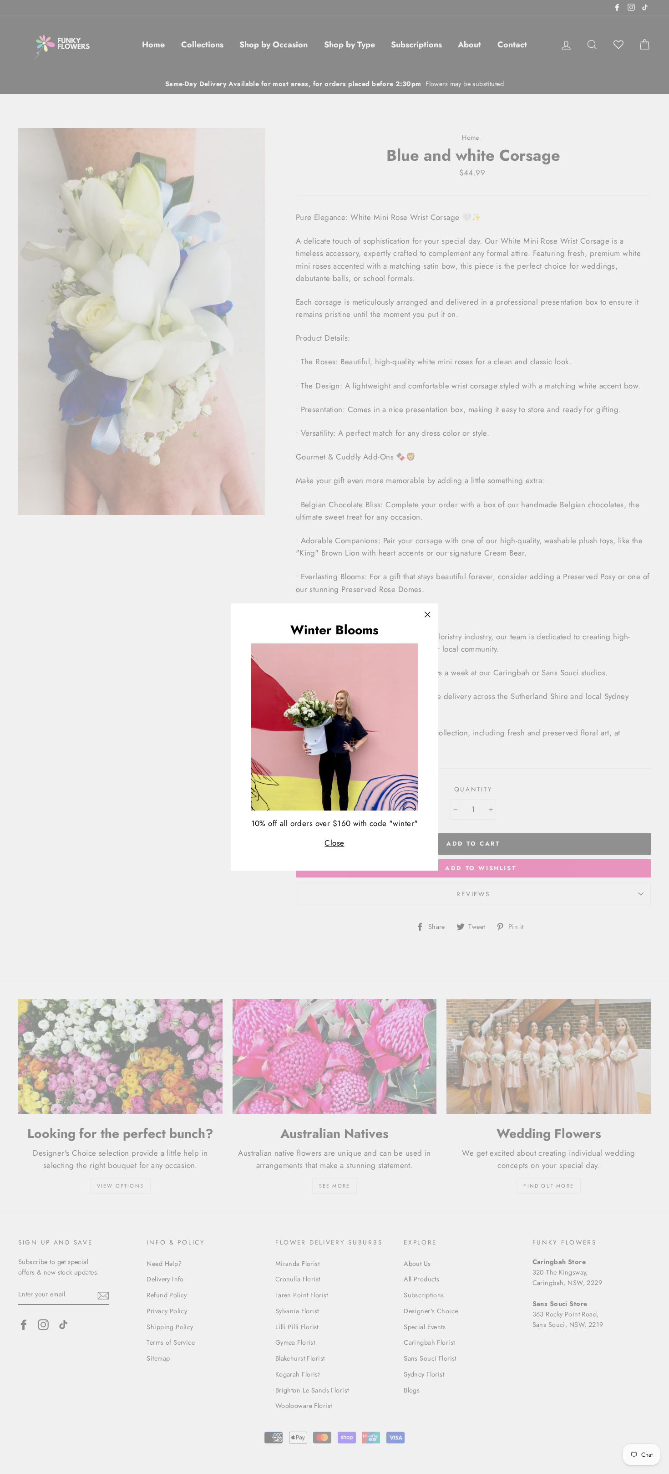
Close (334, 842)
